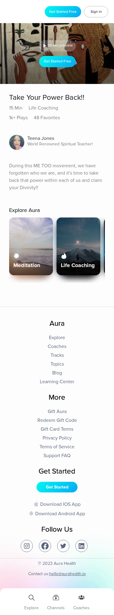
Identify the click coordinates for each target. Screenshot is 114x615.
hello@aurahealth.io (67, 573)
